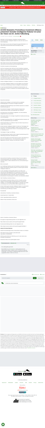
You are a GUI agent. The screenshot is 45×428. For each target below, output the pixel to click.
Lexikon (16, 382)
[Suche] (43, 3)
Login (35, 278)
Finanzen (21, 382)
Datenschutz (40, 382)
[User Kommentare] (3, 424)
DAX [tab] (32, 40)
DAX (5, 0)
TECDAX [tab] (36, 40)
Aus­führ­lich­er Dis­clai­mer (31, 347)
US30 (16, 0)
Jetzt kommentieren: (16, 36)
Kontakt (30, 382)
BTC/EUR (38, 0)
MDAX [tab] (41, 40)
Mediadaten (10, 382)
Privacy (35, 382)
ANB (26, 382)
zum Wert (34, 54)
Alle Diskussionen (36, 114)
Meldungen (29, 25)
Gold (26, 0)
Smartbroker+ (12, 249)
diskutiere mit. (13, 243)
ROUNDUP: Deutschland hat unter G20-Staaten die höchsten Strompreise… (36, 145)
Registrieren (40, 278)
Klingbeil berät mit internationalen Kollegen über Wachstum (37, 129)
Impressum (4, 382)
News (25, 25)
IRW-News (34, 25)
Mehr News (33, 167)
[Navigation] (2, 3)
